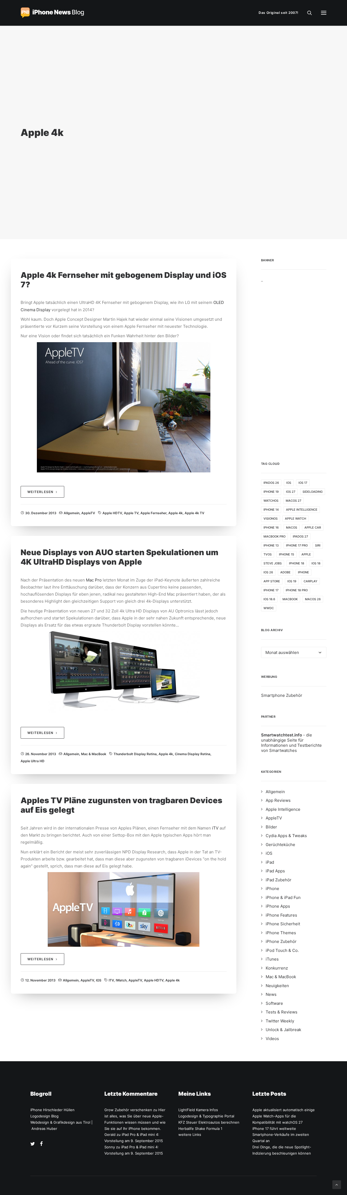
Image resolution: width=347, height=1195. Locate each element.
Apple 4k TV (194, 513)
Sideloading (313, 492)
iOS (98, 980)
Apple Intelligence (301, 509)
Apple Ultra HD (32, 761)
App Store (272, 581)
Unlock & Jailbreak (283, 1029)
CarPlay (310, 581)
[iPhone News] (52, 12)
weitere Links (189, 1134)
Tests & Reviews (281, 1012)
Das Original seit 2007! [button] (278, 13)
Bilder (271, 826)
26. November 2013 (40, 754)
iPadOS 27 (300, 536)
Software (274, 1003)
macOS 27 (293, 501)
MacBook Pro (274, 536)
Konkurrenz (277, 968)
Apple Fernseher (153, 513)
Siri (317, 545)
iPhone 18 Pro (297, 590)
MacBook (290, 599)
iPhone (303, 572)
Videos (272, 1038)
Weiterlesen (40, 492)
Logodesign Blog (44, 1116)
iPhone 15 (286, 554)
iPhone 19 (271, 492)
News (271, 994)
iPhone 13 (271, 545)
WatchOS (271, 501)
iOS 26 (268, 572)
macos (291, 527)
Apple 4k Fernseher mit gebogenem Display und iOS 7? (123, 279)
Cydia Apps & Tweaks (286, 835)
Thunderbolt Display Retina (135, 754)
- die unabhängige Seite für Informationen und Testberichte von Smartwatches (291, 742)
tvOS (268, 554)
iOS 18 (315, 563)
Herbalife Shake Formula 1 (200, 1128)
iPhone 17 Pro (297, 545)
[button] (323, 13)
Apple (306, 554)
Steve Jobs (273, 563)
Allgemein (71, 513)
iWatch (121, 980)
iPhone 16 (271, 527)
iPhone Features (281, 915)
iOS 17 (302, 483)
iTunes (272, 959)
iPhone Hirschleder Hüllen (52, 1110)
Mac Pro (94, 580)
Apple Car (312, 527)
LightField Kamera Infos (198, 1110)
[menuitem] (280, 13)
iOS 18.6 (269, 599)
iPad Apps (275, 870)
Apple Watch (295, 518)
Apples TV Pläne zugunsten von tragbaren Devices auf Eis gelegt (121, 805)
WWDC (269, 608)
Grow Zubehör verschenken (128, 1110)
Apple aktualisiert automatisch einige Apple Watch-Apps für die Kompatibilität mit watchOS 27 (283, 1116)
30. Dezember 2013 (40, 513)
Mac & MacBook (93, 754)
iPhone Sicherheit (283, 923)
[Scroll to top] (336, 1184)
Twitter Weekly (280, 1021)
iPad (270, 862)
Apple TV (131, 513)
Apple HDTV (112, 513)
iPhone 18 (296, 563)
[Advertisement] (294, 363)
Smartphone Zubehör (281, 695)
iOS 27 (290, 492)
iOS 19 (291, 581)
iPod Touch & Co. (282, 950)
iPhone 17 (271, 590)
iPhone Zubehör (281, 941)
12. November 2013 (40, 980)
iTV (215, 828)
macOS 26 (313, 599)
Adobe (285, 572)
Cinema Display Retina (192, 754)
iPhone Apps (278, 906)
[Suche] (307, 12)
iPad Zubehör (278, 879)
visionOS (271, 518)
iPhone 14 (271, 509)
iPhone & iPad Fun (283, 897)
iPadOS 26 (271, 483)
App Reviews (278, 800)
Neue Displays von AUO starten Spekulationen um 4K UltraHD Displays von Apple (119, 557)
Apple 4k (175, 513)
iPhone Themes (281, 932)
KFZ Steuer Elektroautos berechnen (208, 1122)
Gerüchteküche (280, 844)
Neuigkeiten (277, 985)
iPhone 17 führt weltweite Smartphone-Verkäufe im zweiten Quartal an (280, 1134)
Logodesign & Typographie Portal (206, 1116)
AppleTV (88, 513)
